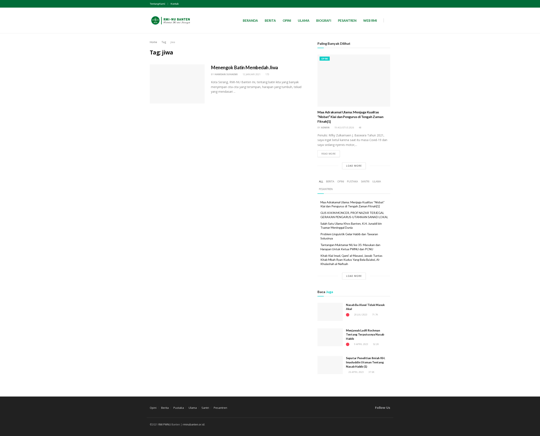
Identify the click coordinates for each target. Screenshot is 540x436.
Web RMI (370, 20)
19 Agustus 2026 (344, 127)
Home (153, 42)
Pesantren (347, 20)
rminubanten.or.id (193, 424)
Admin (325, 127)
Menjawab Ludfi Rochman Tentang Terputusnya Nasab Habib (365, 334)
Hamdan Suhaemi (226, 74)
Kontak (175, 3)
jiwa (172, 42)
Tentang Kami (157, 3)
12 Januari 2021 (251, 74)
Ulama (303, 20)
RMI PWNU (164, 424)
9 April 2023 (361, 344)
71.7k (374, 314)
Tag (164, 42)
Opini (287, 20)
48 (359, 127)
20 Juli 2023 (360, 314)
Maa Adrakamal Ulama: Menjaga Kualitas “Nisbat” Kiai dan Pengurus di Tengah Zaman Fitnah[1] (350, 117)
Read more (328, 153)
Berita (270, 20)
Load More (354, 165)
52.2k (375, 344)
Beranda (250, 20)
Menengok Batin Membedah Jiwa (244, 67)
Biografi (323, 20)
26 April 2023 (356, 372)
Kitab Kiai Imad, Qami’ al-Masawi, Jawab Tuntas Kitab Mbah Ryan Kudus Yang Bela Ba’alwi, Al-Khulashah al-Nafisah (351, 260)
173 (267, 74)
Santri (365, 181)
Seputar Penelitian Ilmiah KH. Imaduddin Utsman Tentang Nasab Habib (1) (365, 362)
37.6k (371, 372)
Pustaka (352, 181)
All (321, 181)
